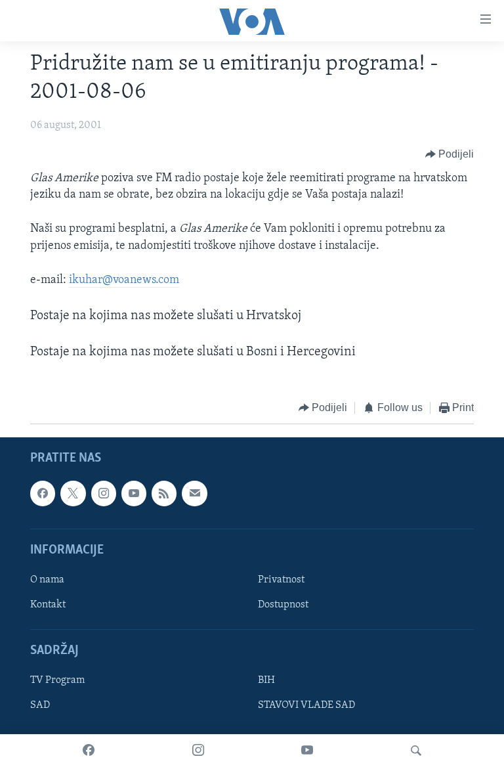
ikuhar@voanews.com (124, 280)
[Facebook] (88, 750)
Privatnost (281, 580)
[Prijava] (194, 493)
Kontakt (48, 605)
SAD (40, 706)
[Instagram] (198, 750)
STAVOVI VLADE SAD (306, 706)
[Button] (449, 154)
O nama (47, 580)
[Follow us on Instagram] (103, 493)
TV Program (57, 681)
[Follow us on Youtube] (133, 493)
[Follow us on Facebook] (42, 493)
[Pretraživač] (416, 750)
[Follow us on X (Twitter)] (72, 493)
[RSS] (164, 493)
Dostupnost (283, 605)
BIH (266, 681)
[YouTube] (307, 750)
